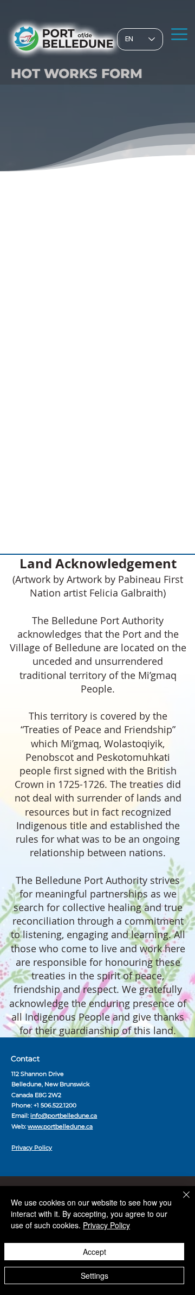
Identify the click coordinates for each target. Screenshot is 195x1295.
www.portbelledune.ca (60, 1126)
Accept (94, 1251)
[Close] (180, 1201)
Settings (94, 1275)
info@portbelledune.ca (63, 1115)
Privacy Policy (31, 1147)
